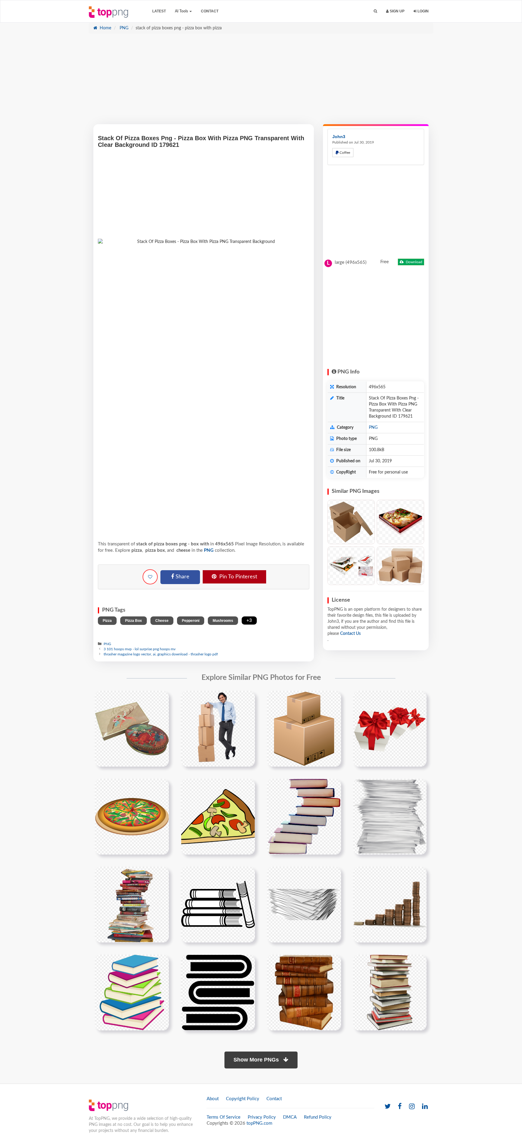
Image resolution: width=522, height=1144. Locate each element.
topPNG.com (259, 1123)
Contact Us (350, 634)
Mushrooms (223, 621)
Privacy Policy (262, 1117)
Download (413, 262)
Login (423, 11)
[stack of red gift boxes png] (390, 728)
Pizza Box (133, 621)
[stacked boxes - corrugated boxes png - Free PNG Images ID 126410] (400, 566)
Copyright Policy (242, 1099)
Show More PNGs (257, 1060)
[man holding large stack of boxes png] (218, 728)
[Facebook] (400, 1106)
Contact (209, 11)
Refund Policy (317, 1117)
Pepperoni (190, 621)
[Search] (375, 11)
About (213, 1099)
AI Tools (182, 11)
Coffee (344, 152)
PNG (123, 28)
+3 (249, 620)
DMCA (290, 1117)
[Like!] (150, 576)
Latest (159, 11)
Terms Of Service (223, 1117)
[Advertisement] (261, 82)
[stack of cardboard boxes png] (304, 728)
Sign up (396, 11)
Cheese (162, 621)
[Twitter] (388, 1106)
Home (104, 28)
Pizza (107, 621)
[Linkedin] (425, 1106)
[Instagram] (412, 1106)
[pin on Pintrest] (161, 699)
